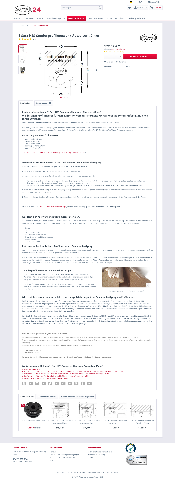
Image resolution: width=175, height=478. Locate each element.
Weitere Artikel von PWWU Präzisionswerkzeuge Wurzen (46, 378)
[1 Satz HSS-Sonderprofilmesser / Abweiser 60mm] (87, 410)
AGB (51, 460)
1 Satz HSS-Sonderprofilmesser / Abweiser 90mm (141, 421)
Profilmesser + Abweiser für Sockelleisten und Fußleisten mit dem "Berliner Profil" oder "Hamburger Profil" (66, 374)
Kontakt (53, 452)
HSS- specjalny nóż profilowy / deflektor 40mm (66, 152)
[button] (24, 383)
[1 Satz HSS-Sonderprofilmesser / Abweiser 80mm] (114, 410)
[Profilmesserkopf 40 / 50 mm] (33, 410)
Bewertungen (43, 103)
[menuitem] (82, 7)
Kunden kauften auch (47, 396)
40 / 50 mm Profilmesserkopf (53, 206)
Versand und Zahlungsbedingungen (64, 455)
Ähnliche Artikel (27, 396)
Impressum (92, 457)
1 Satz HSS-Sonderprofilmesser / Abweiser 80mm (114, 421)
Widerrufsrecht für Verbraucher (62, 457)
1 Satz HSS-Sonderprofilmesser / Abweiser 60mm (87, 421)
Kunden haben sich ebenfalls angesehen (77, 396)
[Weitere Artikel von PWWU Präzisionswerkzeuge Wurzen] (148, 38)
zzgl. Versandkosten (118, 49)
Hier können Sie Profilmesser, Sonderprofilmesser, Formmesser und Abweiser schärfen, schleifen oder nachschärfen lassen (73, 371)
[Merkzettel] (129, 7)
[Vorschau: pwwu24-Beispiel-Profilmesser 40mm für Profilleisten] (22, 70)
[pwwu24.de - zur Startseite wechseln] (27, 10)
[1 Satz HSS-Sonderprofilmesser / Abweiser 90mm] (141, 410)
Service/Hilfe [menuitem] (155, 2)
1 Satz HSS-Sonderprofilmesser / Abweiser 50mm (60, 421)
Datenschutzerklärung (96, 455)
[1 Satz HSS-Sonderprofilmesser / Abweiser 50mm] (60, 410)
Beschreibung (25, 103)
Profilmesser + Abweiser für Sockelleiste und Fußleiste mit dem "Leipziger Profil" (56, 376)
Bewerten (122, 62)
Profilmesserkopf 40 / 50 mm (33, 420)
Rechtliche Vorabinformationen (100, 452)
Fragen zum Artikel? (32, 369)
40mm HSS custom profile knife (35, 152)
